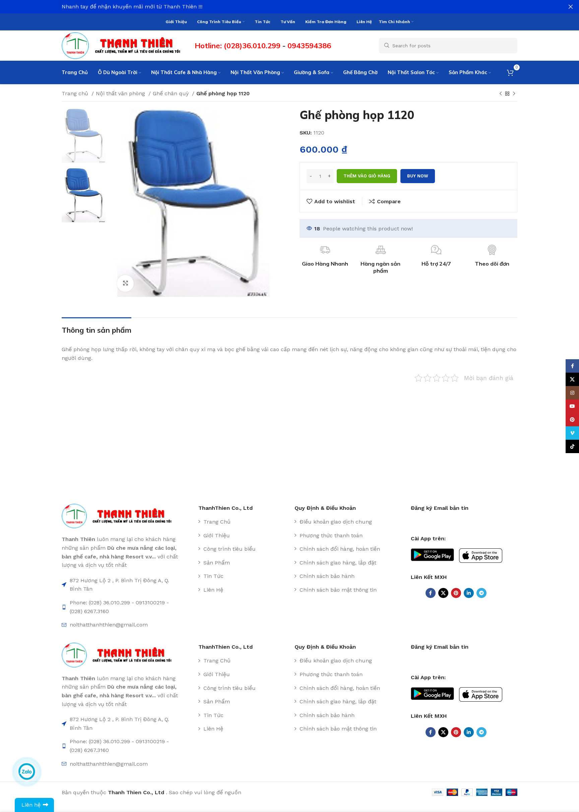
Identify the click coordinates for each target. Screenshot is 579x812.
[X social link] (443, 593)
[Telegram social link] (481, 593)
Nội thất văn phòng (121, 93)
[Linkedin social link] (469, 593)
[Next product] (514, 94)
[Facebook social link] (431, 593)
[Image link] (120, 515)
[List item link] (244, 522)
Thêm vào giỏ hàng (366, 175)
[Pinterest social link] (456, 593)
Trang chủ (76, 93)
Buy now (417, 175)
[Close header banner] (570, 6)
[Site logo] (125, 45)
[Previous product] (500, 94)
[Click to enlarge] (125, 283)
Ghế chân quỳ (171, 93)
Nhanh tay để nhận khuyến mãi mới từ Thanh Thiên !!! (132, 6)
